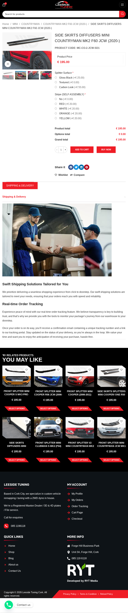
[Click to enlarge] (8, 64)
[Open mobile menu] (122, 5)
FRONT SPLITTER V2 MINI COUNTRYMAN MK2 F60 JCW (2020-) (80, 446)
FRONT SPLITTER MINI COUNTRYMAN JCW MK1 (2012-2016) (111, 446)
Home (6, 24)
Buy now (106, 149)
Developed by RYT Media (82, 580)
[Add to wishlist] (26, 370)
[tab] (20, 185)
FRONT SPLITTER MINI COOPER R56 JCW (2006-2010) (48, 394)
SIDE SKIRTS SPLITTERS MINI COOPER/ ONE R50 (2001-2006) (111, 394)
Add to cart (82, 149)
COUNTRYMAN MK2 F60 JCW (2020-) (65, 24)
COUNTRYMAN (30, 24)
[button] (71, 167)
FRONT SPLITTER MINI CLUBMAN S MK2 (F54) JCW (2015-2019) (48, 446)
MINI (15, 24)
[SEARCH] (122, 14)
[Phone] (9, 605)
